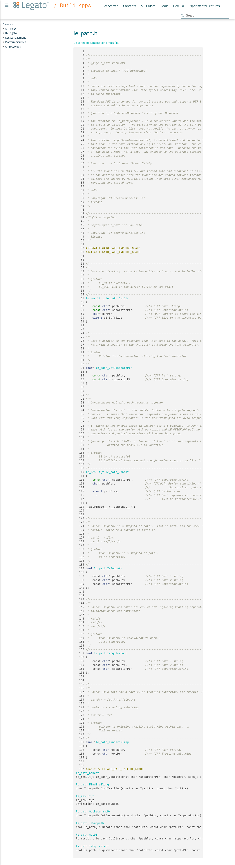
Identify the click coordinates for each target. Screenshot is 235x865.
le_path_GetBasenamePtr (114, 367)
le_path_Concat (117, 472)
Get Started (110, 6)
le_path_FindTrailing (112, 742)
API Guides (148, 6)
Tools (164, 6)
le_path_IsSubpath (108, 568)
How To (178, 6)
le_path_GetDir (117, 298)
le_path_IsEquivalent (110, 653)
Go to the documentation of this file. (96, 42)
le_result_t (95, 298)
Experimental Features (204, 6)
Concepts (129, 6)
